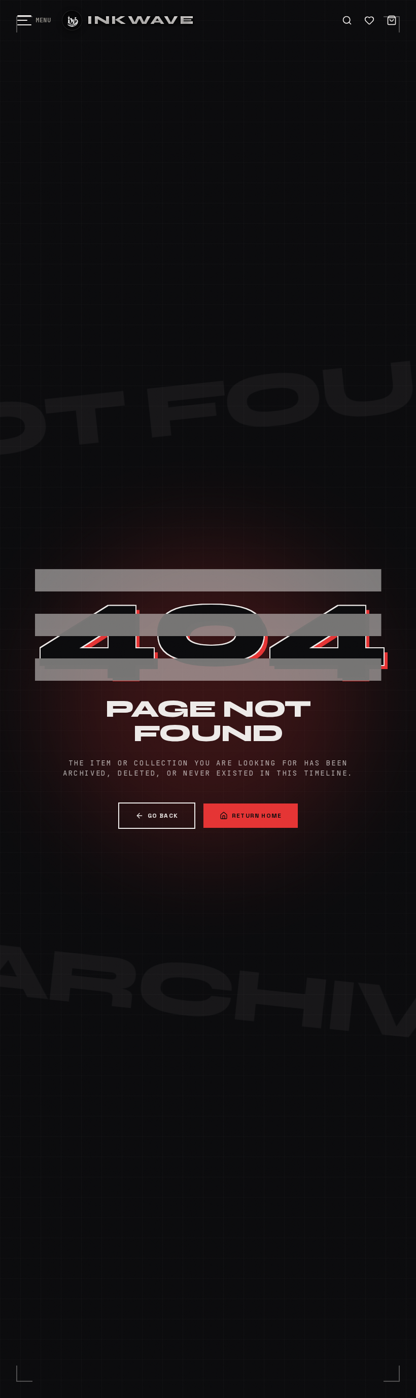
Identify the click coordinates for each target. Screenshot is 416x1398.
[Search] (347, 20)
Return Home (257, 816)
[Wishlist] (369, 20)
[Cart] (392, 20)
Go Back (163, 816)
